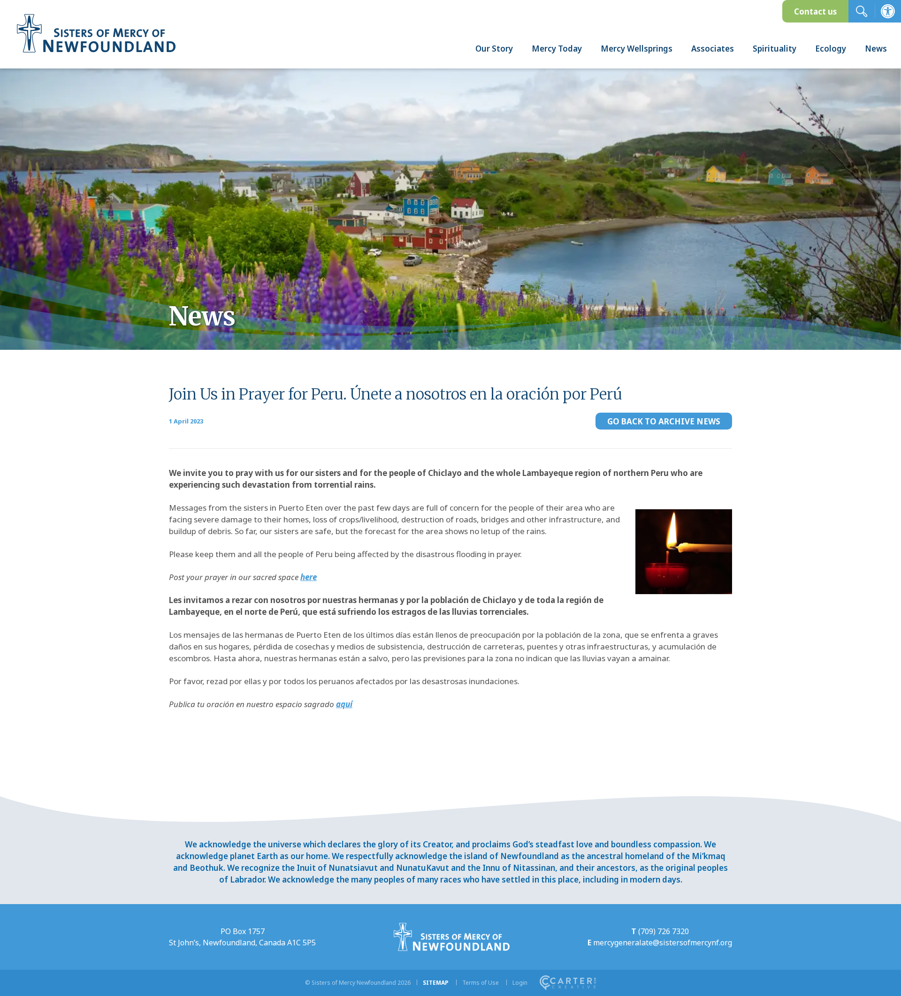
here (308, 577)
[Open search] (861, 11)
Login (519, 983)
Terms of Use (480, 983)
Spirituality (774, 48)
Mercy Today (557, 48)
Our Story (494, 48)
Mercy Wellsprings (636, 48)
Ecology (830, 48)
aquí (344, 704)
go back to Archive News (663, 421)
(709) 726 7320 (663, 931)
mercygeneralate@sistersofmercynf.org (662, 942)
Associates (712, 48)
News (876, 48)
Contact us (815, 11)
